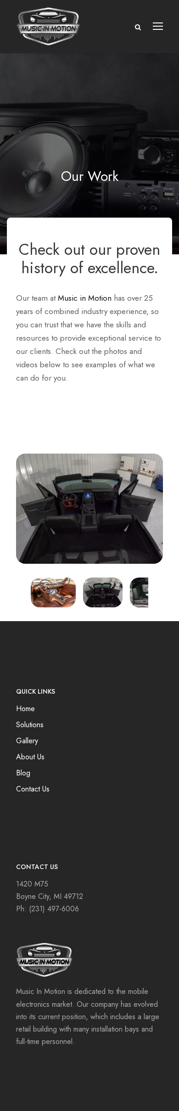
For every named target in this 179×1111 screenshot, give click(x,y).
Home (25, 708)
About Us (30, 757)
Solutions (30, 724)
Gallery (27, 740)
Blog (23, 773)
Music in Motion (85, 297)
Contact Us (33, 789)
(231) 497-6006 (54, 908)
